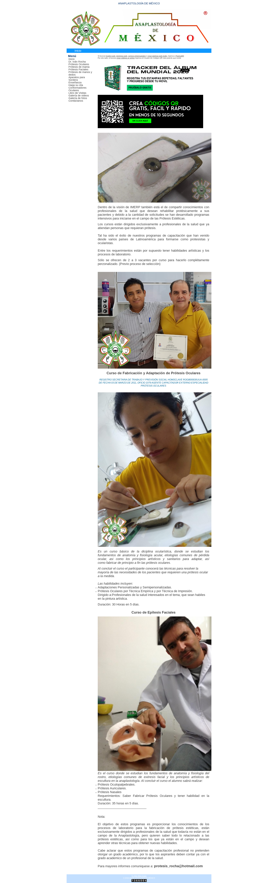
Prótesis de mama (78, 66)
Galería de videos (78, 95)
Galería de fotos (77, 98)
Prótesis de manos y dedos (80, 73)
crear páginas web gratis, (158, 56)
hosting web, (111, 56)
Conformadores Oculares (77, 89)
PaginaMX (180, 56)
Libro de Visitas (77, 92)
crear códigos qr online (126, 58)
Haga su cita (75, 85)
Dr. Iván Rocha (77, 61)
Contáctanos (75, 100)
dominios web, (122, 56)
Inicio (78, 50)
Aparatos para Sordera (76, 78)
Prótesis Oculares (78, 64)
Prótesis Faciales (78, 69)
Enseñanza (75, 82)
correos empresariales (137, 56)
